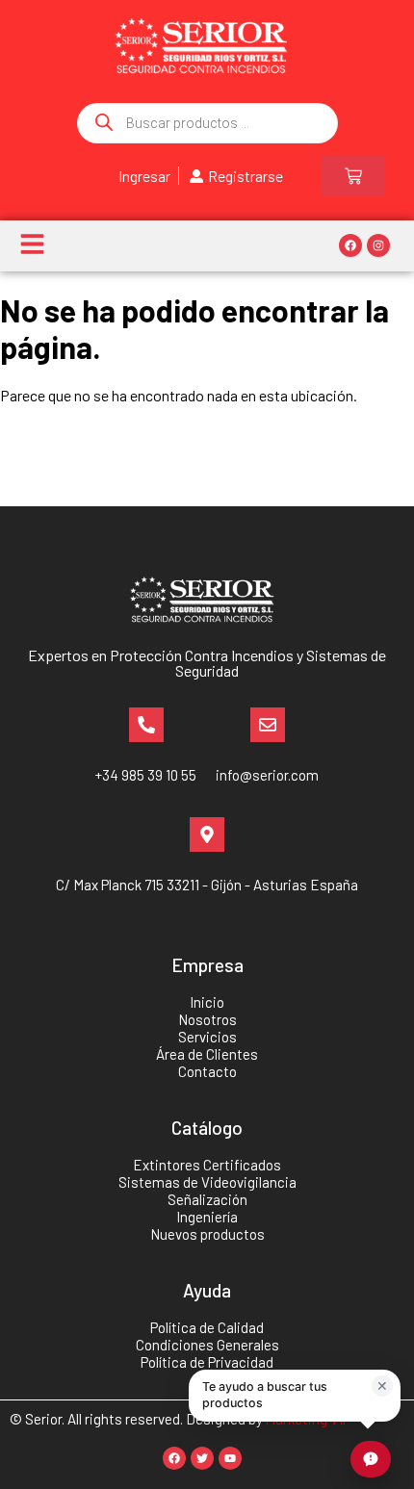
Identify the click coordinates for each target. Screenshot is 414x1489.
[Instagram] (378, 245)
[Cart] (353, 176)
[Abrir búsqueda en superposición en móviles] (207, 123)
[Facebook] (350, 245)
